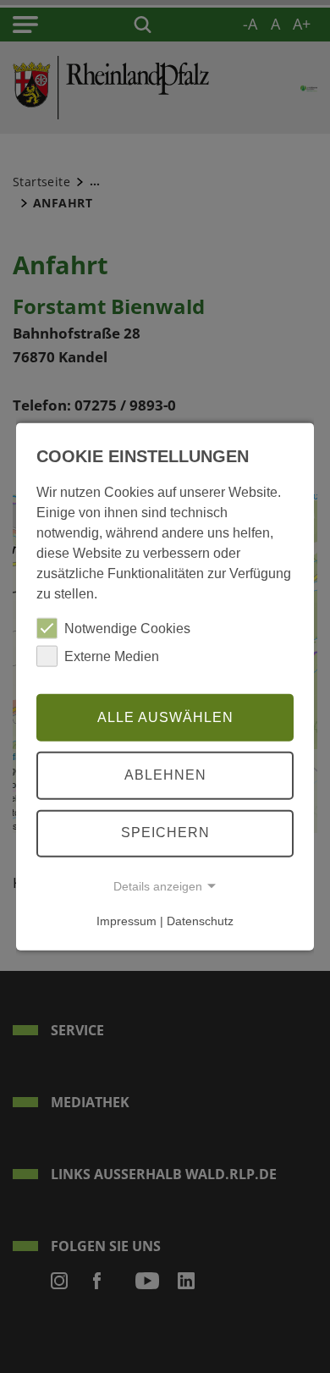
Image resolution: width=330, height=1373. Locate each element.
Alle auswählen (165, 716)
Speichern (165, 832)
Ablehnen (165, 775)
